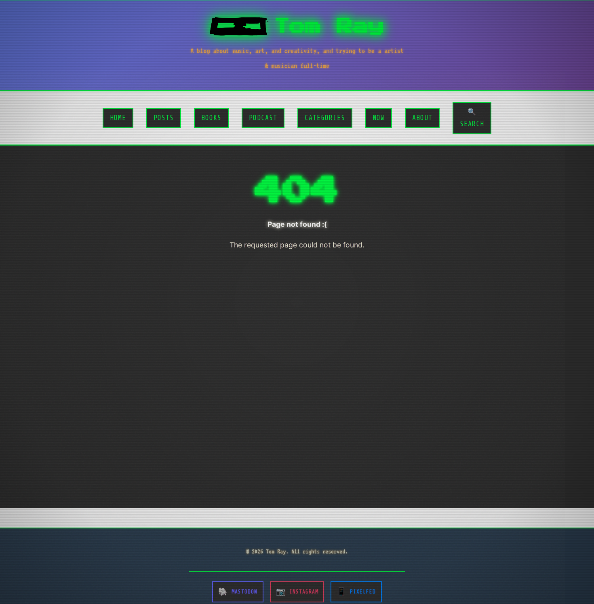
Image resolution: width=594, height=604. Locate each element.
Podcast (263, 118)
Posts (164, 118)
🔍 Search (472, 118)
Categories (325, 118)
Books (211, 118)
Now (379, 118)
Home (118, 118)
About (422, 118)
